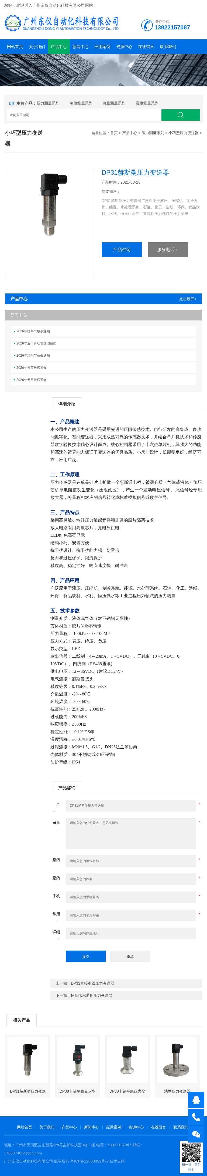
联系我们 (168, 46)
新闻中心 (81, 46)
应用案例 (102, 46)
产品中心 (59, 46)
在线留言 (146, 46)
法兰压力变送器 (177, 1091)
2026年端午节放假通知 (33, 331)
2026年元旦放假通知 (31, 380)
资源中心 (124, 46)
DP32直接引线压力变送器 (92, 983)
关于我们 (37, 46)
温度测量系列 (147, 103)
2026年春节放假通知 (31, 368)
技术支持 (117, 1161)
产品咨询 (121, 249)
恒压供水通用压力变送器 (91, 995)
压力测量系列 (48, 103)
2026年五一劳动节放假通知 (36, 343)
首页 (114, 133)
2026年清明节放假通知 (33, 355)
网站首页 (15, 46)
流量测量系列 (114, 103)
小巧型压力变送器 (183, 133)
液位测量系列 (81, 103)
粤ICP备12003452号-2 (89, 1161)
